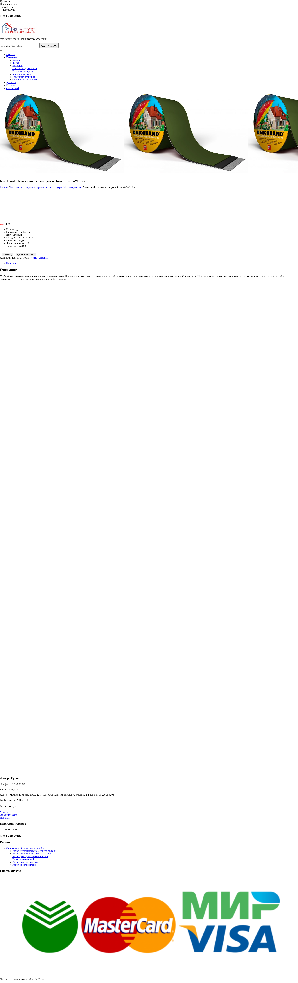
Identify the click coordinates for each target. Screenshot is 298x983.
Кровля (16, 60)
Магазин (4, 812)
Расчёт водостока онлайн (25, 862)
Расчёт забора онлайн (23, 859)
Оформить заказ (8, 815)
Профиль (5, 817)
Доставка (11, 82)
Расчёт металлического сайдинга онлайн (34, 851)
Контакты (11, 85)
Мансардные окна (22, 74)
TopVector (39, 979)
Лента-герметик (72, 187)
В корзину (7, 255)
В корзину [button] (32, 337)
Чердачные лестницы (23, 76)
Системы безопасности (24, 79)
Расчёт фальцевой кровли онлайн (30, 856)
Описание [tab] (11, 263)
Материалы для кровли (24, 68)
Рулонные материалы (23, 71)
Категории (12, 57)
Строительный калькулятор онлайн (25, 848)
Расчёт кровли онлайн (24, 864)
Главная (10, 54)
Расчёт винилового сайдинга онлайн (32, 853)
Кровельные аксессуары (49, 187)
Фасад (15, 63)
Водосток (17, 65)
